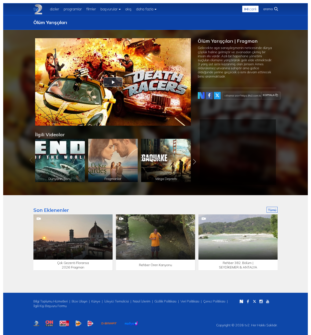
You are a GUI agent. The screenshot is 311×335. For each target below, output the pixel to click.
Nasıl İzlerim (141, 301)
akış (128, 9)
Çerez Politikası (214, 301)
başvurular (109, 9)
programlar (73, 9)
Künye (95, 301)
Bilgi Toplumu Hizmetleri (50, 301)
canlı (252, 9)
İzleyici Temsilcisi (116, 301)
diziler (54, 9)
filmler (91, 9)
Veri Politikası (189, 301)
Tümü (272, 210)
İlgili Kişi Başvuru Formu (50, 306)
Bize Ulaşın (79, 301)
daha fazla (144, 9)
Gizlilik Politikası (165, 301)
